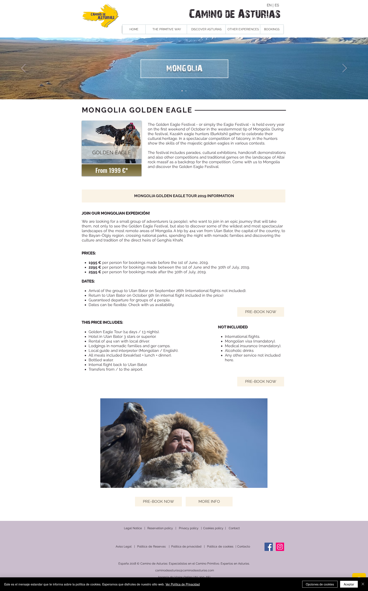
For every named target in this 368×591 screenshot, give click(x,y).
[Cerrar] (362, 584)
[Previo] (23, 68)
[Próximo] (344, 68)
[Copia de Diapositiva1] (186, 90)
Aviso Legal (124, 546)
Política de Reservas (152, 546)
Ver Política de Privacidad (182, 584)
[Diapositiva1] (182, 90)
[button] (111, 152)
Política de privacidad (186, 546)
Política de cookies (220, 546)
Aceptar (349, 584)
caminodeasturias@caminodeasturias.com (184, 570)
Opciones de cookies (320, 584)
